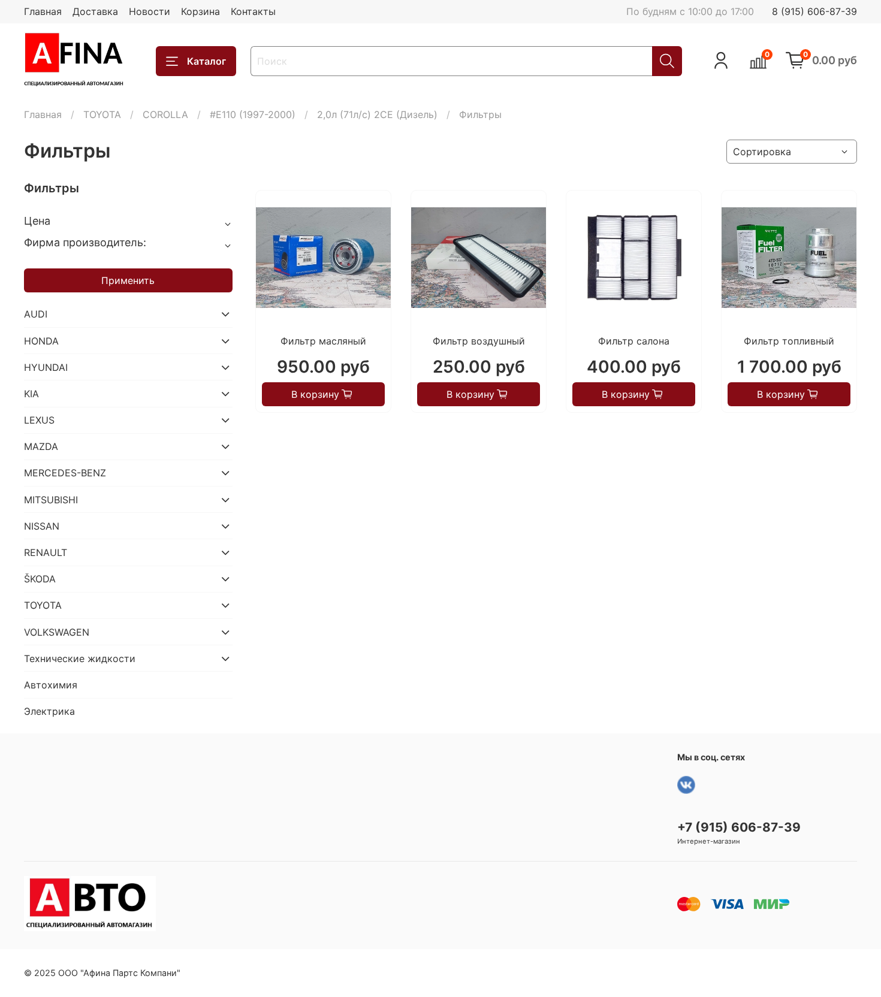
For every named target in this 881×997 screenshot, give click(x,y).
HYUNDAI (46, 367)
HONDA (41, 341)
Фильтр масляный (323, 341)
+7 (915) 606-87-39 (739, 827)
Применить (128, 280)
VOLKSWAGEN (56, 632)
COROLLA (165, 114)
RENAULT (45, 552)
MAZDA (41, 446)
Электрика (49, 711)
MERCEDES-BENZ (65, 473)
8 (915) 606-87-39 (814, 11)
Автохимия (50, 685)
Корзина (200, 11)
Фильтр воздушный (479, 341)
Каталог (206, 61)
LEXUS (39, 420)
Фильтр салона (633, 341)
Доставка (95, 11)
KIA (31, 394)
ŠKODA (40, 579)
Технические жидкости (79, 658)
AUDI (35, 314)
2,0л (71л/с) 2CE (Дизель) (377, 114)
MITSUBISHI (51, 500)
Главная (43, 11)
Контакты (253, 11)
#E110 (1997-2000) (252, 114)
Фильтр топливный (789, 341)
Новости (149, 11)
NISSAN (41, 526)
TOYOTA (102, 114)
